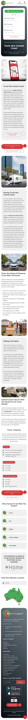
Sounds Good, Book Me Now (12, 146)
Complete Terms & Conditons (12, 134)
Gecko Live (5, 648)
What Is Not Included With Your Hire (10, 659)
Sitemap (14, 712)
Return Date (10, 30)
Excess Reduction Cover (8, 670)
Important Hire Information (9, 656)
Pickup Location (10, 18)
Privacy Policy (6, 675)
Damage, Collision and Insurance (10, 667)
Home (5, 52)
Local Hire (10, 52)
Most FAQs (5, 672)
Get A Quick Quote (12, 151)
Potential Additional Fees (8, 660)
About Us (5, 646)
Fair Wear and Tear (7, 664)
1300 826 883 (12, 705)
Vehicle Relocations (7, 673)
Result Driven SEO (17, 715)
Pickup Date (10, 24)
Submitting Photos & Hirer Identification (11, 665)
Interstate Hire (6, 643)
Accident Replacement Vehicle (10, 645)
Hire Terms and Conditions (9, 662)
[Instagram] (15, 700)
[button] (11, 570)
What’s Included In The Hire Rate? (10, 657)
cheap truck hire (17, 90)
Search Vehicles (14, 36)
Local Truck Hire (17, 52)
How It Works (6, 654)
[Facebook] (12, 700)
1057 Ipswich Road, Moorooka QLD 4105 (13, 631)
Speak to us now (18, 423)
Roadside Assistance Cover (9, 668)
